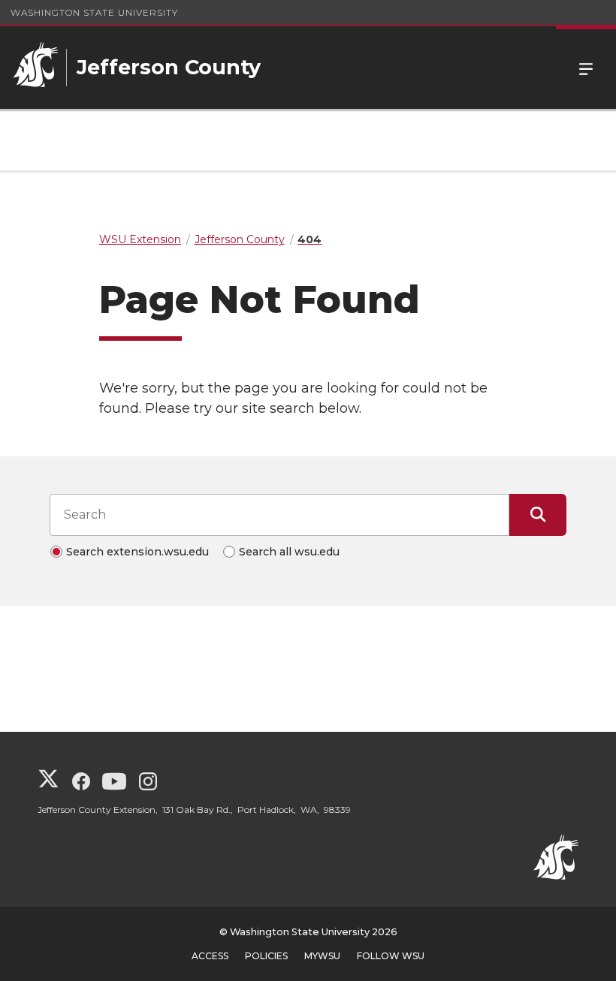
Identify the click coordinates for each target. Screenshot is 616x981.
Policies (266, 955)
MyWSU (322, 955)
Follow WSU (390, 955)
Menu (586, 67)
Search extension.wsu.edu (137, 551)
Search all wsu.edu (289, 551)
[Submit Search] (537, 515)
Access (210, 955)
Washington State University (94, 12)
